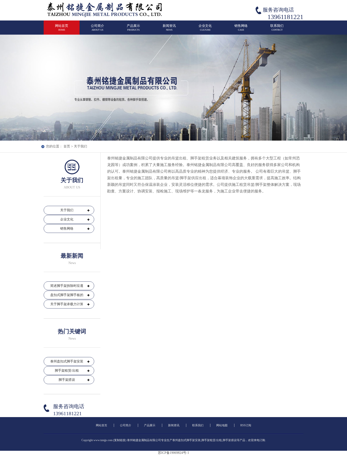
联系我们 (277, 27)
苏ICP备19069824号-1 (173, 453)
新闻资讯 (169, 27)
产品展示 (133, 27)
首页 (66, 146)
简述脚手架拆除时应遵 (66, 286)
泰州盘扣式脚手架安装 (66, 361)
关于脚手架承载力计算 (66, 304)
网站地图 (222, 425)
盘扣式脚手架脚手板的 (66, 295)
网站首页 (61, 27)
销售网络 (241, 27)
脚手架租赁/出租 (67, 370)
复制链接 (119, 440)
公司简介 (97, 27)
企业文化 (205, 27)
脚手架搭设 (67, 380)
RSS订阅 (245, 425)
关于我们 (80, 146)
